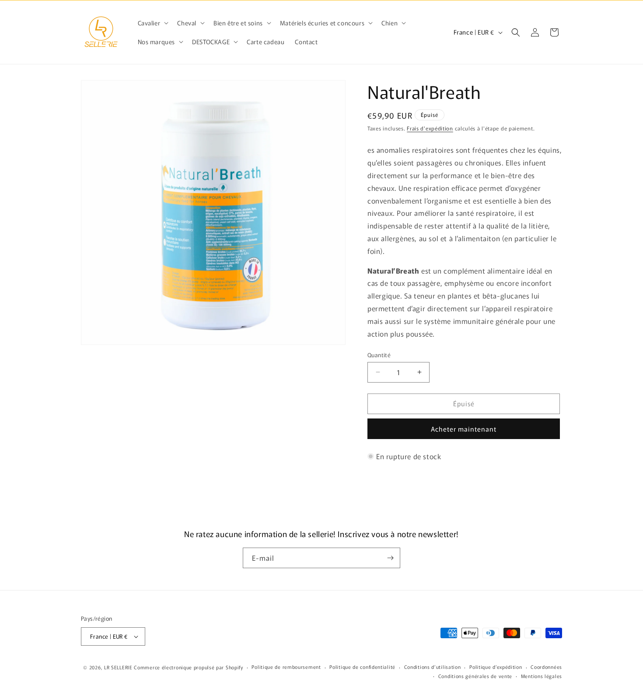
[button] (152, 23)
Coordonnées (546, 666)
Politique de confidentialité (362, 666)
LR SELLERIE (118, 667)
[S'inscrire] (390, 558)
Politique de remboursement (286, 666)
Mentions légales (541, 675)
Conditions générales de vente (475, 675)
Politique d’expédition (495, 666)
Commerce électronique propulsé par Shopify (188, 667)
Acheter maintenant (463, 428)
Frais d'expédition (430, 128)
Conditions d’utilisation (432, 666)
